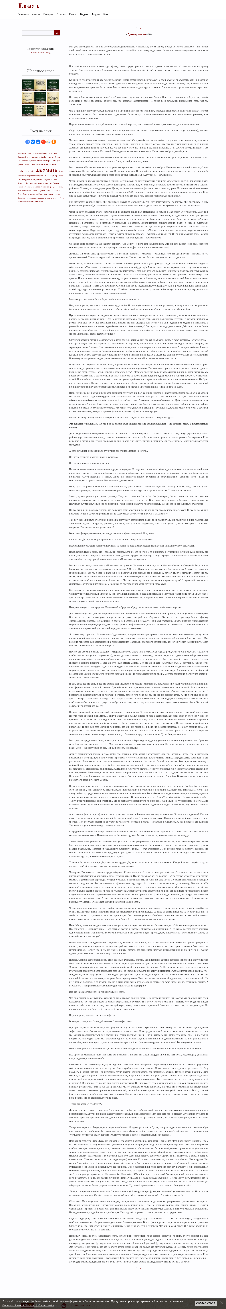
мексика (21, 190)
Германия (22, 187)
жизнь (49, 198)
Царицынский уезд (52, 157)
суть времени (57, 176)
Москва (46, 187)
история (38, 187)
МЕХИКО (28, 190)
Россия (45, 183)
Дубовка (43, 153)
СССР (49, 176)
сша (50, 183)
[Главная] (28, 5)
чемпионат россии (52, 194)
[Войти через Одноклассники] (54, 142)
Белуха (57, 161)
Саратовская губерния (36, 176)
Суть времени (137, 34)
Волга (24, 161)
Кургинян (38, 183)
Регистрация (37, 52)
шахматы (47, 169)
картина (56, 198)
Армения (50, 190)
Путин (47, 179)
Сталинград (52, 153)
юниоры (59, 187)
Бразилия (30, 187)
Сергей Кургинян (25, 179)
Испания (54, 179)
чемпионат (26, 171)
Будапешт (22, 183)
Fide (62, 198)
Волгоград (44, 164)
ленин (42, 179)
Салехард (35, 164)
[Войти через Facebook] (38, 142)
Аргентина (22, 176)
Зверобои (49, 161)
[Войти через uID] (27, 142)
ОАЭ (61, 171)
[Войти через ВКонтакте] (33, 142)
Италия (53, 164)
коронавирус (32, 198)
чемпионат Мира (36, 194)
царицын (36, 153)
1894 (19, 161)
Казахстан (22, 198)
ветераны (42, 198)
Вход (48, 52)
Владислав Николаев (36, 161)
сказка (35, 190)
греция (53, 187)
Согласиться (206, 1303)
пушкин (42, 190)
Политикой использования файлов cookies (28, 1305)
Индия (36, 179)
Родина (56, 183)
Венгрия (29, 183)
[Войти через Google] (48, 142)
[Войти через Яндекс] (43, 142)
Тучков (20, 164)
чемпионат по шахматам (30, 201)
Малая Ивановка (24, 153)
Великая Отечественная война (31, 157)
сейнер (27, 164)
